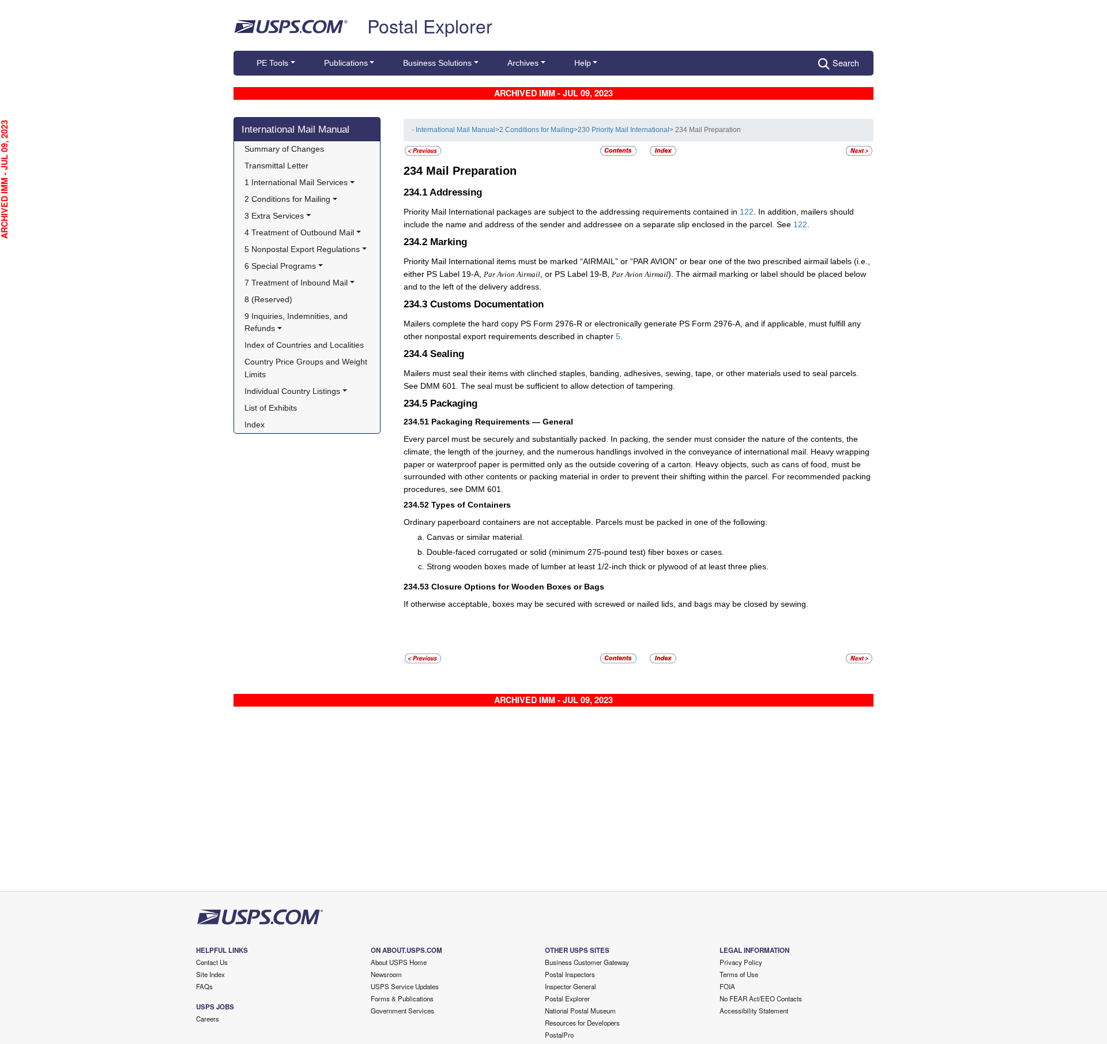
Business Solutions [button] (437, 62)
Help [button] (582, 62)
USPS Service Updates (405, 986)
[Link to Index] (663, 150)
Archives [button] (523, 62)
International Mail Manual (295, 129)
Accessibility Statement (754, 1010)
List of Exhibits (270, 407)
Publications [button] (346, 62)
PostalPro (559, 1034)
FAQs (204, 986)
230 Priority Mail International (623, 129)
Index (254, 424)
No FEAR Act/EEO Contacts (761, 998)
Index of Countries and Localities (304, 345)
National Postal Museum (580, 1010)
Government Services (402, 1010)
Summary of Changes (284, 148)
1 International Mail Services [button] (296, 182)
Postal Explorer (429, 25)
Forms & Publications (402, 998)
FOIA (727, 986)
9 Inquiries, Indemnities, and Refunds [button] (297, 322)
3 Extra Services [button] (274, 215)
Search (846, 63)
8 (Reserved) (268, 299)
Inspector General (570, 986)
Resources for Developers (582, 1022)
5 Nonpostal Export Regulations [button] (302, 249)
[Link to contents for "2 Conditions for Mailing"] (619, 150)
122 (747, 211)
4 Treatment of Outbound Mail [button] (299, 232)
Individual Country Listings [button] (292, 391)
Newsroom (386, 974)
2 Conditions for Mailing (536, 129)
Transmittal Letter (276, 165)
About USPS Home (399, 962)
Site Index (210, 974)
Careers (207, 1018)
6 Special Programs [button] (280, 266)
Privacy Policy (741, 962)
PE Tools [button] (272, 62)
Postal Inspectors (570, 974)
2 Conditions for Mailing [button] (287, 199)
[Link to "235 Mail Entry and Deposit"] (859, 150)
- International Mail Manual (453, 129)
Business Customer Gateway (587, 962)
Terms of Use (739, 974)
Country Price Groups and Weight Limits (307, 368)
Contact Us (212, 962)
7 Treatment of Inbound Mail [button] (296, 282)
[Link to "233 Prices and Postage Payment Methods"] (423, 150)
